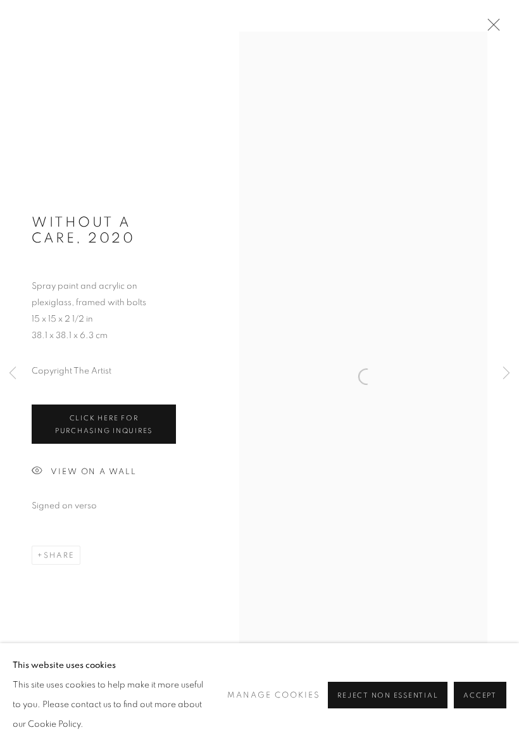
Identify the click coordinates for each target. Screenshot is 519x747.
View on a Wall (94, 471)
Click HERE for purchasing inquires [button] (104, 424)
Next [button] (506, 373)
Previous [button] (12, 373)
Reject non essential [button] (387, 695)
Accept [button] (480, 695)
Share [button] (59, 555)
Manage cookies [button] (273, 695)
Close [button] (490, 28)
